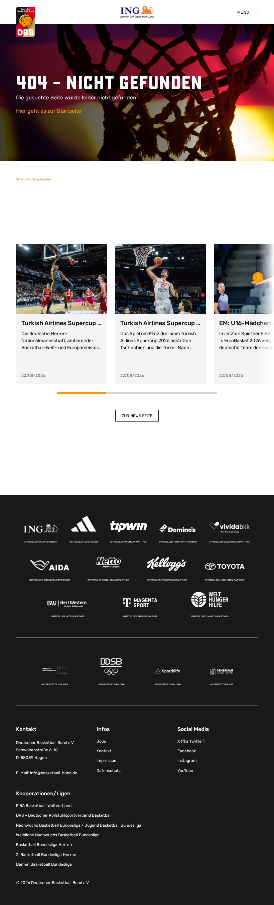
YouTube (185, 770)
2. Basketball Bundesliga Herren (46, 854)
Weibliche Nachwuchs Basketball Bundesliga (58, 835)
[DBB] (25, 22)
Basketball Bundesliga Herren (44, 844)
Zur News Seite (137, 415)
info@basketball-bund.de (53, 773)
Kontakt (104, 751)
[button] (258, 277)
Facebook (186, 751)
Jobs (101, 741)
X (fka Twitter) (190, 741)
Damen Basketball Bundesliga (44, 864)
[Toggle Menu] (247, 12)
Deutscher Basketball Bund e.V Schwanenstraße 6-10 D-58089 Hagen (45, 750)
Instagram (187, 760)
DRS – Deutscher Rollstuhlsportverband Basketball (64, 815)
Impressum (107, 760)
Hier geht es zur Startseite (48, 111)
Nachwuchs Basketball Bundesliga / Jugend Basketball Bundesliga (78, 825)
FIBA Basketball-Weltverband (44, 805)
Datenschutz (109, 770)
